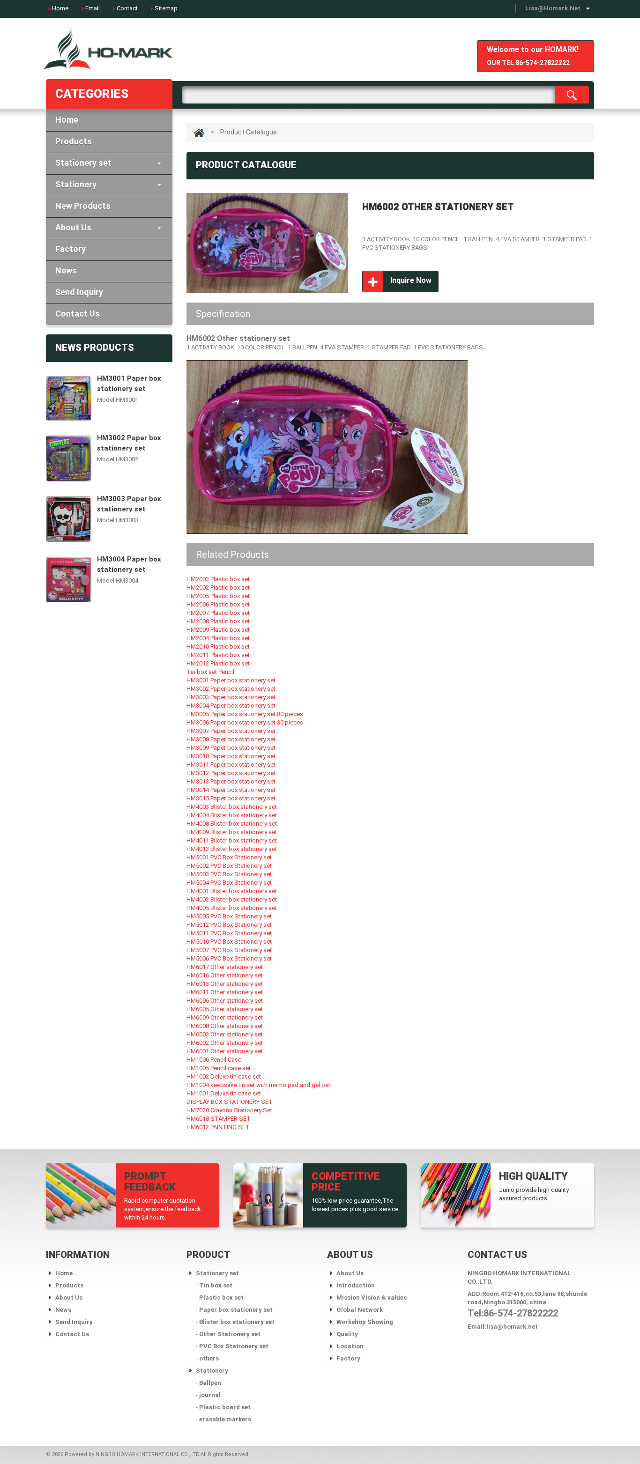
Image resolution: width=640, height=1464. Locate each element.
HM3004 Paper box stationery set (129, 564)
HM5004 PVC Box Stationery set (229, 882)
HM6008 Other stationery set (224, 1025)
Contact (127, 8)
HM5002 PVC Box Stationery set (229, 865)
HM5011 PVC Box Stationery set (229, 933)
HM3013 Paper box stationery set (230, 781)
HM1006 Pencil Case (213, 1059)
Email (92, 8)
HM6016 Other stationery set (224, 975)
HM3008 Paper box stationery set (230, 739)
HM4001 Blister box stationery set (231, 891)
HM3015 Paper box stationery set (230, 798)
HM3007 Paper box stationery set (230, 730)
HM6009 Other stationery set (224, 1017)
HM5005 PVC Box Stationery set (229, 916)
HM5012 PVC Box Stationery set (229, 924)
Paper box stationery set (236, 1309)
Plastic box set (221, 1297)
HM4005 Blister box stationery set (231, 907)
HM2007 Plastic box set (218, 612)
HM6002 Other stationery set (224, 1042)
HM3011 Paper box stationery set (230, 764)
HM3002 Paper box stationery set (129, 442)
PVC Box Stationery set (233, 1346)
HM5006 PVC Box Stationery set (229, 958)
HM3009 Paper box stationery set (230, 747)
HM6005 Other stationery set (224, 1009)
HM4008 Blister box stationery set (231, 823)
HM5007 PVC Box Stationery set (229, 950)
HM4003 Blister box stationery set (231, 806)
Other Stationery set (229, 1334)
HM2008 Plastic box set (218, 621)
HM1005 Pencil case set (218, 1068)
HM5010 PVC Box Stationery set (229, 941)
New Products (83, 206)
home (60, 8)
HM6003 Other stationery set (224, 1034)
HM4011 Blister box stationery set (231, 840)
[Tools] (108, 52)
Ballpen (210, 1382)
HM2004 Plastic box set (218, 638)
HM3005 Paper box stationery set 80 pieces (244, 713)
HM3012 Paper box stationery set (230, 772)
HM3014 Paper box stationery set (230, 789)
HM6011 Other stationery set (224, 992)
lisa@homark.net (552, 8)
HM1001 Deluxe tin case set (223, 1093)
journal (210, 1394)
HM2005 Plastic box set (218, 595)
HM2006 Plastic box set (218, 604)
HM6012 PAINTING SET (218, 1127)
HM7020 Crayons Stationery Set (229, 1110)
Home (66, 120)
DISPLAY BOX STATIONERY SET (229, 1101)
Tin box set (215, 1285)
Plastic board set (225, 1407)
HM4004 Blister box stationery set (231, 815)
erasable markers (225, 1419)
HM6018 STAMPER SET (218, 1118)
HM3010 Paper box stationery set (230, 756)
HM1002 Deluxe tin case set (223, 1076)
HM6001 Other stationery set (224, 1051)
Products (73, 141)
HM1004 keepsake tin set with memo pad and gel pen (259, 1084)
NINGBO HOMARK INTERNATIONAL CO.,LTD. (148, 1454)
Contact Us (77, 313)
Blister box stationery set (237, 1321)
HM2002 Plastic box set (218, 587)
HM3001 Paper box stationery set (129, 383)
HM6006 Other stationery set (224, 1000)
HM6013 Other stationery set (224, 983)
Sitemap (166, 8)
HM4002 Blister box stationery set (231, 899)
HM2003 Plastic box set (218, 579)
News (66, 270)
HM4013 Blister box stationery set (231, 848)
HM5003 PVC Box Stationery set (229, 874)
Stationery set (83, 163)
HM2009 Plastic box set (218, 629)
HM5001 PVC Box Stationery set (229, 857)
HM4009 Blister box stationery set (231, 832)
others (209, 1358)
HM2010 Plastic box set (218, 646)
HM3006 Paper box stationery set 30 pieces (244, 722)
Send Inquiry (79, 292)
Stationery (76, 184)
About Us (73, 227)
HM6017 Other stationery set (224, 966)
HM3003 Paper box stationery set (129, 503)
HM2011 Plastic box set (218, 654)
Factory (70, 249)
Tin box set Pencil (210, 671)
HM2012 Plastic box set (218, 663)
